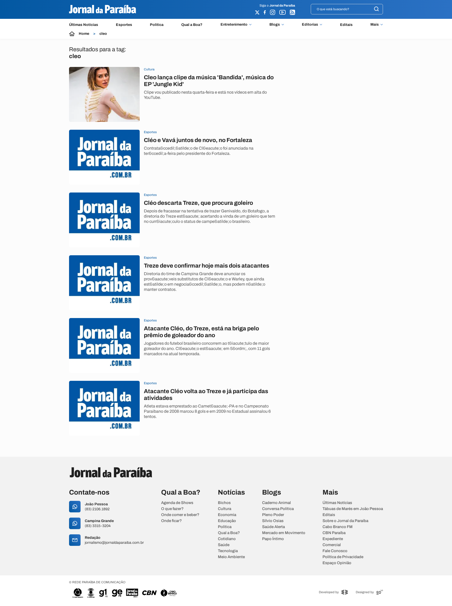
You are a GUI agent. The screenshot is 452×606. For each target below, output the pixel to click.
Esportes (124, 25)
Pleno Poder (273, 515)
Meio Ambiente (231, 557)
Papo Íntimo (273, 539)
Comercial (332, 545)
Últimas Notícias (83, 25)
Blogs (274, 24)
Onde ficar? (171, 521)
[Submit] (376, 9)
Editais (346, 25)
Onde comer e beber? (180, 515)
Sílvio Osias (273, 521)
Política (156, 25)
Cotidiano (227, 539)
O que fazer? (172, 509)
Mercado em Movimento (283, 533)
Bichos (224, 503)
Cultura (224, 509)
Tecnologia (228, 551)
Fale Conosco (335, 551)
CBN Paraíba (334, 533)
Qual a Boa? (191, 25)
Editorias (310, 24)
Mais (374, 24)
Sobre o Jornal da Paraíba (345, 521)
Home (84, 34)
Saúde (223, 545)
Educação (227, 521)
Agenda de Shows (177, 503)
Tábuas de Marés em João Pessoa (353, 509)
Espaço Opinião (337, 563)
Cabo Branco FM (338, 527)
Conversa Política (278, 509)
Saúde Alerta (273, 527)
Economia (227, 515)
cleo (103, 34)
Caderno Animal (276, 503)
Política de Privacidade (343, 557)
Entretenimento (234, 24)
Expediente (333, 539)
